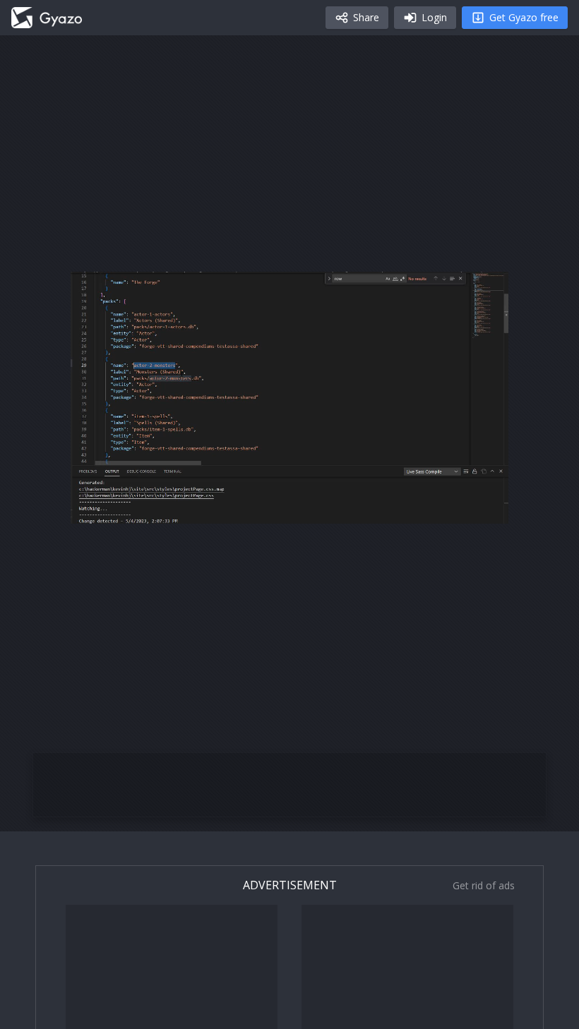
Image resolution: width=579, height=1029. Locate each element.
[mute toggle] (130, 507)
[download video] (415, 507)
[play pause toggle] (96, 507)
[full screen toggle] (483, 507)
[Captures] (46, 17)
